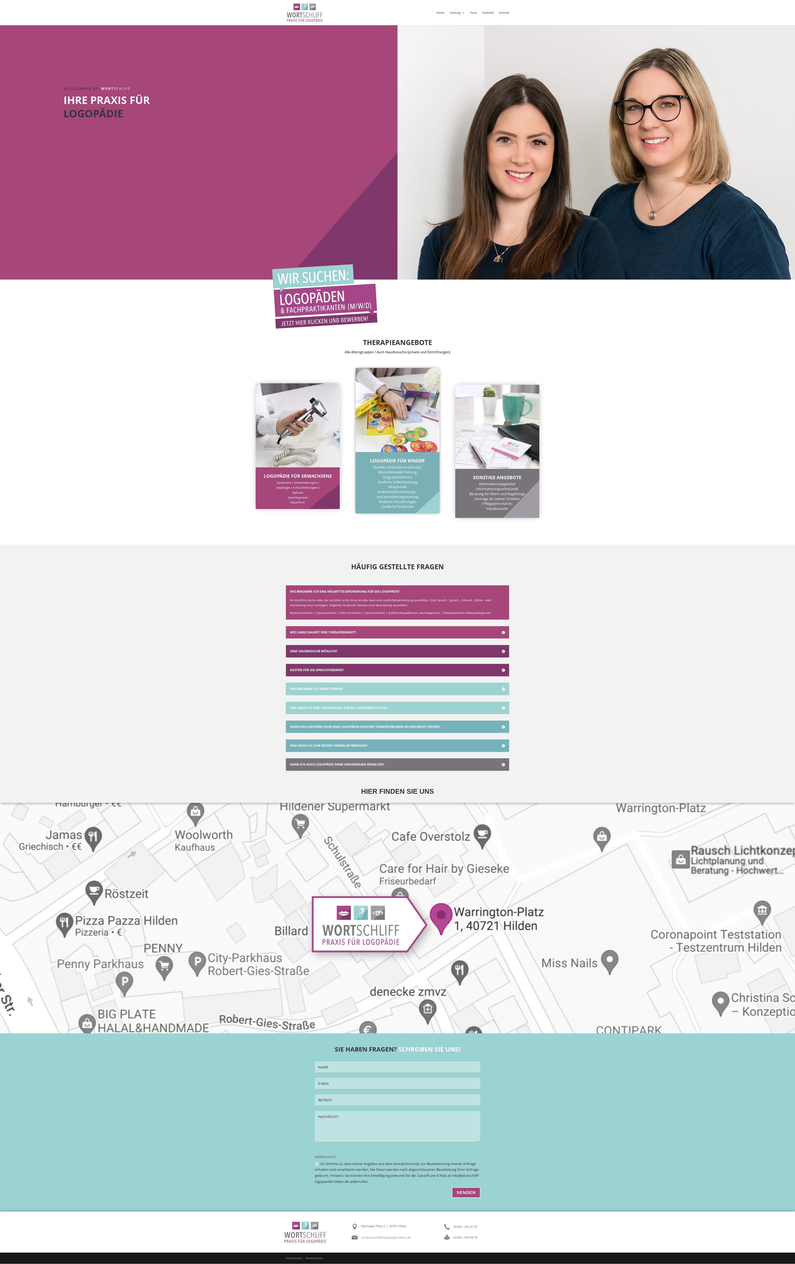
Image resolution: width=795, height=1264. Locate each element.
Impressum (294, 1258)
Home (440, 12)
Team (473, 12)
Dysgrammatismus (397, 477)
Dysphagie (283, 488)
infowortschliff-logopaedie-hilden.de (385, 1237)
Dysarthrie (297, 502)
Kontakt (504, 12)
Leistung (455, 12)
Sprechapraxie (298, 497)
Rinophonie (397, 487)
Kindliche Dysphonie (397, 506)
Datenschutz (314, 1258)
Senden (466, 1192)
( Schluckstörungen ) (305, 488)
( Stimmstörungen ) (305, 483)
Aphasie (297, 493)
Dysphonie (284, 483)
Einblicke (488, 12)
